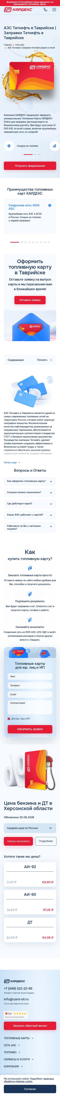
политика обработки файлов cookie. (29, 1080)
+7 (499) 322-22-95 (18, 988)
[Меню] (54, 10)
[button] (28, 154)
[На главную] (18, 9)
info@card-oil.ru (16, 999)
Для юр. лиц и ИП (20, 718)
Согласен (30, 1089)
